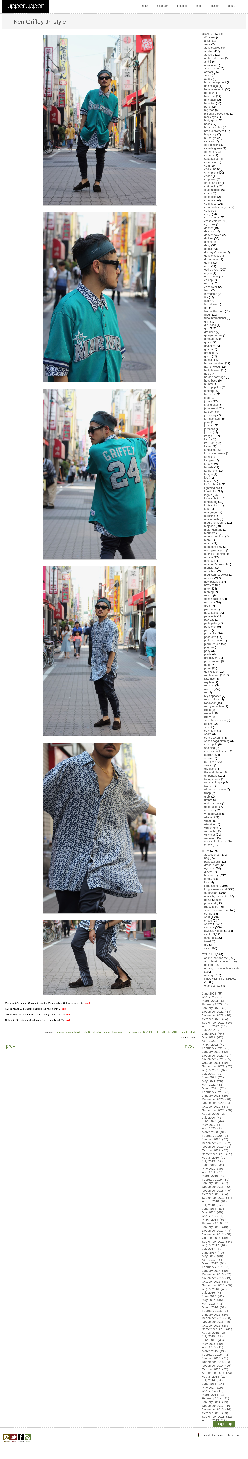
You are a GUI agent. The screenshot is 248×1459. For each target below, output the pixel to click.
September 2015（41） (218, 1329)
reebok (208, 689)
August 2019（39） (215, 1157)
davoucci (210, 231)
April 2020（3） (212, 1128)
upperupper (211, 806)
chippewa (210, 179)
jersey (208, 878)
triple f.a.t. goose (215, 789)
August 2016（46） (215, 1289)
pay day (209, 619)
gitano (208, 342)
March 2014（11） (214, 1394)
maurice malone (214, 536)
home (144, 5)
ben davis (210, 99)
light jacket (211, 885)
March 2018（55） (214, 1219)
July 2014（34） (213, 1380)
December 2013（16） (217, 1405)
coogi (207, 214)
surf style (210, 761)
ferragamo (210, 294)
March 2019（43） (214, 1176)
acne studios (212, 47)
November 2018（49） (217, 1190)
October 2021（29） (216, 1062)
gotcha (208, 349)
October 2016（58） (216, 1281)
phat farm (210, 637)
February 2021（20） (216, 1092)
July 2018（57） (213, 1205)
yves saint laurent (215, 841)
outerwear (210, 892)
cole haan (210, 200)
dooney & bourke (215, 252)
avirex (208, 79)
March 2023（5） (214, 1000)
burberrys (210, 138)
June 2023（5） (213, 993)
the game (210, 768)
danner (208, 228)
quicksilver (211, 671)
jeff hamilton (212, 418)
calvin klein (211, 144)
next (189, 1046)
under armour (212, 803)
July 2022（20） (213, 1030)
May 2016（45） (213, 1300)
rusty (207, 716)
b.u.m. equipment (215, 82)
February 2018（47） (216, 1223)
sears (207, 734)
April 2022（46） (213, 1041)
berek (207, 106)
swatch (208, 765)
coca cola (210, 196)
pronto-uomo (212, 661)
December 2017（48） (217, 1230)
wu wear (209, 838)
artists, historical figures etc (222, 968)
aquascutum (212, 68)
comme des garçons (217, 207)
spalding (209, 748)
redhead (209, 685)
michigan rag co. (214, 550)
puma (207, 668)
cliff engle (210, 186)
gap (206, 328)
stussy (208, 758)
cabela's (209, 141)
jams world (211, 408)
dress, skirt (211, 865)
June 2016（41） (214, 1296)
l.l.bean (208, 463)
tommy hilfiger (213, 782)
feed (28, 1438)
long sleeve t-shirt (215, 889)
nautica (208, 578)
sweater (209, 927)
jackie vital (211, 404)
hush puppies (212, 387)
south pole (210, 744)
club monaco (212, 189)
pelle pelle (210, 623)
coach (208, 193)
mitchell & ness (214, 564)
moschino (210, 571)
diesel (208, 241)
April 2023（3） (212, 997)
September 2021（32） (218, 1066)
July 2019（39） (213, 1161)
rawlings (209, 678)
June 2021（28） (214, 1077)
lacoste (208, 467)
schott (208, 727)
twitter (13, 1438)
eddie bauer (211, 269)
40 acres (209, 37)
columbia (97, 1032)
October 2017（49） (216, 1238)
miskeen (209, 560)
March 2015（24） (214, 1351)
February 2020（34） (216, 1135)
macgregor (211, 512)
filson (207, 300)
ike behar (210, 394)
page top (224, 1423)
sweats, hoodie (213, 931)
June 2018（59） (214, 1208)
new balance (212, 581)
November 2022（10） (217, 1015)
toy (206, 944)
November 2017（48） (217, 1234)
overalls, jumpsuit (215, 896)
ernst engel (211, 276)
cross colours (213, 221)
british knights (213, 127)
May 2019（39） (213, 1168)
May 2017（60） (213, 1256)
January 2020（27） (216, 1139)
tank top (209, 937)
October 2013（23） (216, 1413)
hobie (207, 373)
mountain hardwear (216, 574)
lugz (207, 508)
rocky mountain (214, 706)
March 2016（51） (214, 1307)
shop (199, 5)
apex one (210, 65)
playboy (209, 647)
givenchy (210, 345)
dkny (207, 245)
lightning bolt (212, 488)
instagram (162, 5)
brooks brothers (214, 131)
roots (207, 710)
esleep (208, 280)
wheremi (209, 817)
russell (208, 713)
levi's (207, 481)
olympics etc (212, 985)
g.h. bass (210, 325)
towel (207, 941)
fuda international (215, 318)
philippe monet (213, 640)
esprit (207, 283)
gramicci (209, 352)
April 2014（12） (213, 1391)
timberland (210, 775)
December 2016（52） (217, 1274)
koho (207, 456)
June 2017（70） (214, 1252)
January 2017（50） (216, 1270)
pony (207, 651)
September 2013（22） (218, 1416)
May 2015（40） (213, 1343)
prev (10, 1046)
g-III (206, 321)
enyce (208, 273)
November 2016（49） (217, 1278)
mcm (207, 540)
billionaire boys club (216, 113)
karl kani (209, 443)
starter (208, 754)
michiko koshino (214, 553)
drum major (211, 259)
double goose (212, 255)
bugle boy (210, 134)
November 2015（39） (217, 1321)
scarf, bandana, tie (216, 910)
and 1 (207, 61)
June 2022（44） (214, 1033)
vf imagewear (212, 813)
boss (207, 124)
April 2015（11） (213, 1347)
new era (209, 585)
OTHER (176, 1032)
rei (206, 692)
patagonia (210, 616)
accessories (212, 854)
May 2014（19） (213, 1387)
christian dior (212, 183)
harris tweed (212, 366)
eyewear (209, 868)
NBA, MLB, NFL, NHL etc (156, 1032)
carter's (209, 155)
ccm (207, 165)
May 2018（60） (213, 1212)
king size (210, 449)
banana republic (214, 89)
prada (207, 654)
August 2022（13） (215, 1026)
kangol (208, 436)
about (231, 5)
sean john (210, 730)
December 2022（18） (217, 1011)
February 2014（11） (216, 1398)
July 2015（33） (213, 1336)
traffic (208, 786)
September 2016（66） (218, 1285)
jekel (207, 422)
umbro (208, 800)
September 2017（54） (218, 1241)
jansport (209, 411)
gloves (208, 872)
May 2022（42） (213, 1037)
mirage (208, 557)
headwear (117, 1032)
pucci (207, 664)
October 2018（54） (216, 1194)
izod (207, 397)
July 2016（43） (213, 1292)
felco (207, 290)
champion (210, 172)
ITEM (127, 1032)
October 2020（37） (216, 1106)
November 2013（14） (217, 1409)
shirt (192, 1032)
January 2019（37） (216, 1183)
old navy (209, 602)
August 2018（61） (215, 1201)
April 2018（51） (213, 1216)
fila (206, 297)
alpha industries (214, 58)
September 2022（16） (218, 1022)
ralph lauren (211, 675)
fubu (207, 314)
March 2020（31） (214, 1132)
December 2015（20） (217, 1318)
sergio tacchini (213, 737)
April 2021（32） (213, 1084)
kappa (208, 439)
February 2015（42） (216, 1354)
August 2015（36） (215, 1332)
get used (209, 332)
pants (185, 1032)
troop (207, 793)
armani (208, 72)
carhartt (209, 151)
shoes (208, 920)
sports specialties (215, 751)
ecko (207, 266)
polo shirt (210, 903)
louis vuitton (211, 505)
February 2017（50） (216, 1267)
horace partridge (214, 377)
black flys (210, 117)
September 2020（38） (218, 1110)
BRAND (86, 1032)
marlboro (209, 533)
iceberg (209, 391)
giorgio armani (213, 335)
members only (213, 546)
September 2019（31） (218, 1154)
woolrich (209, 831)
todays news (212, 779)
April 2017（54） (213, 1259)
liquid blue (210, 491)
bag (206, 858)
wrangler (209, 834)
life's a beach (212, 484)
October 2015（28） (216, 1325)
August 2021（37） (215, 1070)
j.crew (208, 401)
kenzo (208, 446)
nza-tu (208, 595)
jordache (209, 429)
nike (207, 588)
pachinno (210, 609)
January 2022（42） (216, 1051)
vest (207, 948)
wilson (208, 820)
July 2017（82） (213, 1248)
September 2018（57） (218, 1197)
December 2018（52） (217, 1186)
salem (208, 723)
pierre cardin (212, 644)
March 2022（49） (214, 1044)
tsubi (207, 796)
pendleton (210, 626)
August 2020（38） (215, 1113)
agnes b (209, 54)
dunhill (208, 262)
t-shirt (208, 934)
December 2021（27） (217, 1055)
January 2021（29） (216, 1095)
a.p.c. (207, 40)
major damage (213, 529)
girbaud (209, 338)
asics (207, 75)
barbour (209, 92)
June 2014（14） (214, 1384)
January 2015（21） (216, 1358)
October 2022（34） (216, 1019)
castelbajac (211, 158)
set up (208, 913)
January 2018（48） (216, 1227)
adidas (60, 1032)
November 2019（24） (217, 1146)
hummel (209, 384)
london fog (210, 502)
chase (208, 176)
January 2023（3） (215, 1008)
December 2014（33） (217, 1362)
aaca (207, 44)
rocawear (210, 703)
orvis (207, 605)
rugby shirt (211, 906)
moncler (209, 567)
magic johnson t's (215, 522)
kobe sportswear (214, 453)
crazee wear (212, 217)
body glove (211, 120)
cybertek (209, 224)
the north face (213, 772)
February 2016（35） (216, 1311)
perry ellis (210, 633)
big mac (209, 110)
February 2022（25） (216, 1048)
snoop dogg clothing (216, 741)
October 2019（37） (216, 1150)
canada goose (213, 148)
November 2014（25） (217, 1365)
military (209, 975)
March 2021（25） (214, 1088)
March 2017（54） (214, 1263)
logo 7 (208, 495)
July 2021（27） (213, 1073)
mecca (208, 543)
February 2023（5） (215, 1004)
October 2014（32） (216, 1369)
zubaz (208, 845)
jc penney (210, 415)
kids (207, 882)
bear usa (209, 96)
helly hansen (212, 370)
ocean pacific (212, 598)
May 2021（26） (213, 1081)
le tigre (208, 474)
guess (107, 1032)
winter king (211, 827)
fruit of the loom (214, 311)
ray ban (209, 682)
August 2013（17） (215, 1420)
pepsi (207, 630)
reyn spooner (212, 696)
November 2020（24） (217, 1103)
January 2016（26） (216, 1314)
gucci (207, 356)
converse (210, 210)
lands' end (210, 470)
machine (209, 515)
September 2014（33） (218, 1373)
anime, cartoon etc (216, 958)
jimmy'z (209, 425)
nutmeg (209, 592)
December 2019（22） (217, 1143)
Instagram (6, 1438)
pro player (210, 657)
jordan (208, 432)
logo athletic (211, 498)
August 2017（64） (215, 1245)
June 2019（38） (214, 1165)
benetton (209, 103)
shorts (208, 924)
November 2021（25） (217, 1059)
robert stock (211, 699)
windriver (210, 824)
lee (206, 477)
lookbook (181, 5)
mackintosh (211, 519)
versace (209, 810)
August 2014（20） (215, 1376)
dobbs (208, 248)
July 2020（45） (213, 1117)
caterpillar (210, 162)
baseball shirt (73, 1032)
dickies (208, 238)
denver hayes (212, 235)
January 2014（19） (216, 1402)
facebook (21, 1438)
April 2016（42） (213, 1303)
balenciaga (211, 86)
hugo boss (210, 380)
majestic (136, 1032)
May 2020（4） (212, 1124)
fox (206, 307)
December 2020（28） (217, 1099)
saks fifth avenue (215, 720)
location (214, 5)
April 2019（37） (213, 1172)
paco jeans (211, 612)
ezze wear (210, 287)
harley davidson (214, 363)
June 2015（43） (214, 1340)
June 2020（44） (214, 1121)
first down (210, 304)
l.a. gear (209, 460)
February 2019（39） (216, 1179)
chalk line (210, 169)
